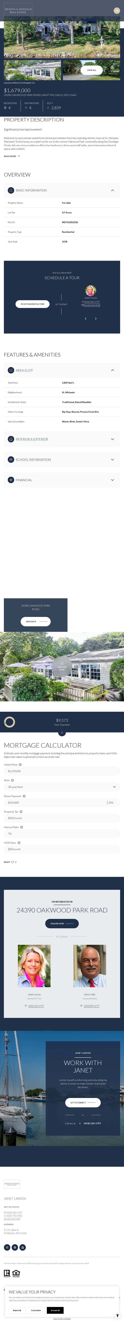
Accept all (55, 1310)
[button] (83, 1102)
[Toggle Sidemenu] (117, 10)
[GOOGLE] (15, 1247)
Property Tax (11, 811)
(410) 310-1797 (92, 301)
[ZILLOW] (22, 1247)
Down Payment (12, 796)
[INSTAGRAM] (7, 1247)
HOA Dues (10, 842)
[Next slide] (95, 318)
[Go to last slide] (85, 318)
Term (7, 780)
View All (91, 70)
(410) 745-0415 (14, 1215)
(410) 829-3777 (91, 1005)
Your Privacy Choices (62, 1318)
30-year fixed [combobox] (15, 786)
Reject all (17, 1310)
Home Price (10, 764)
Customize (36, 1310)
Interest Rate (11, 827)
